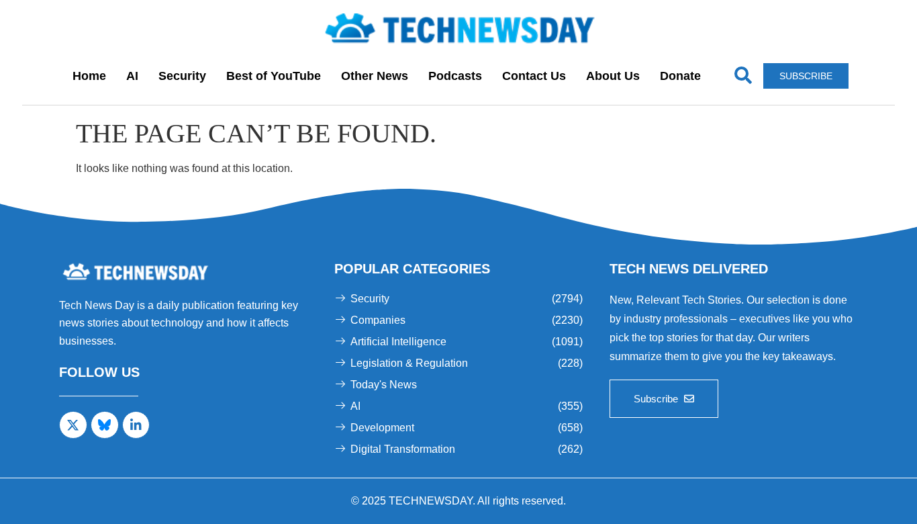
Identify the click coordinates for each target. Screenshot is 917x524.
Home (89, 76)
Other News (374, 76)
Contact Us (534, 76)
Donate (680, 76)
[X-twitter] (73, 425)
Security (182, 76)
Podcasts (455, 76)
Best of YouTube (273, 76)
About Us (613, 76)
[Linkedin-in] (136, 425)
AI (132, 76)
